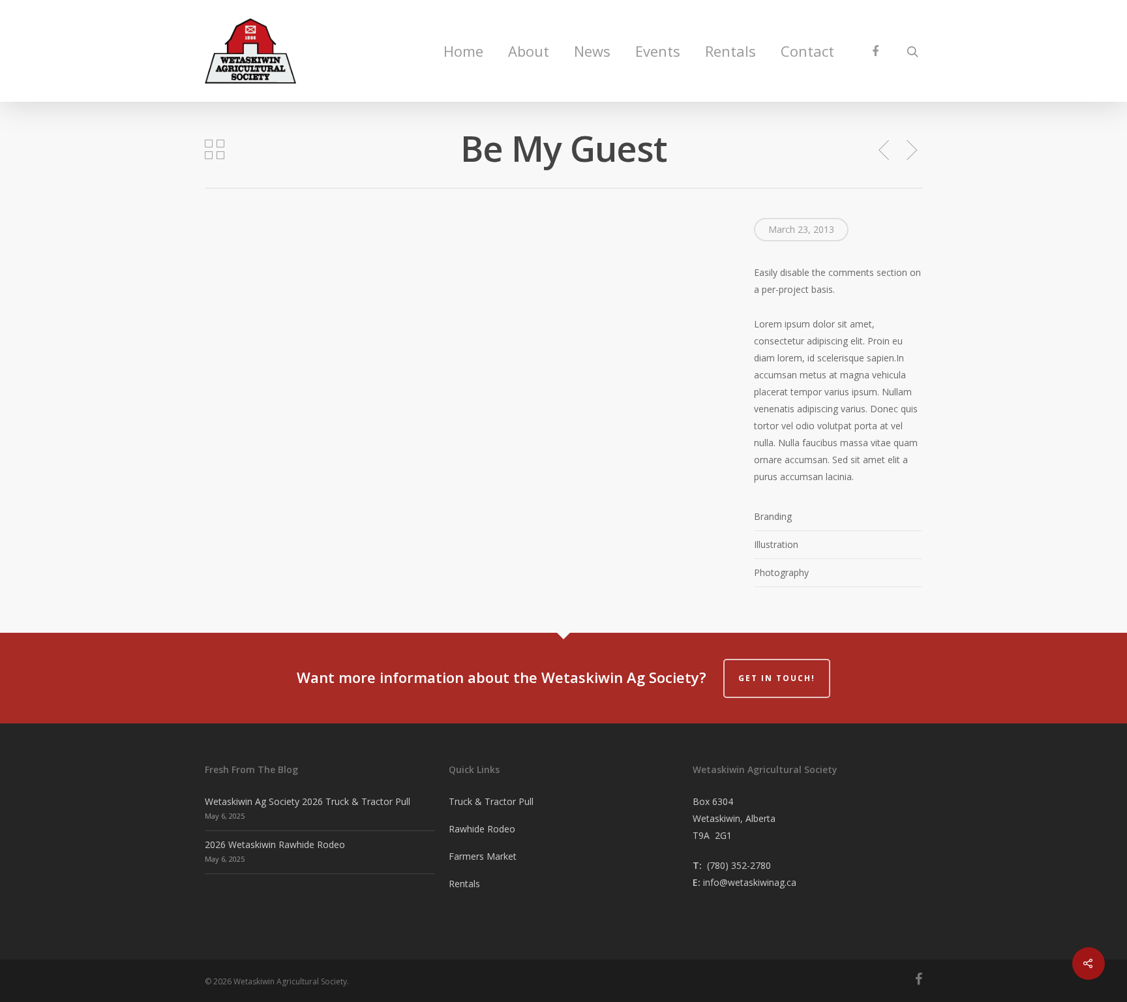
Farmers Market (483, 856)
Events (657, 51)
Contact (807, 51)
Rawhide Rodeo (482, 829)
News (592, 51)
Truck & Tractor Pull (491, 801)
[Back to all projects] (214, 151)
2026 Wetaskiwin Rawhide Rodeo (275, 844)
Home (463, 51)
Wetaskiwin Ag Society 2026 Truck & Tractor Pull (307, 801)
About (528, 51)
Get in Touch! (776, 678)
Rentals (730, 51)
